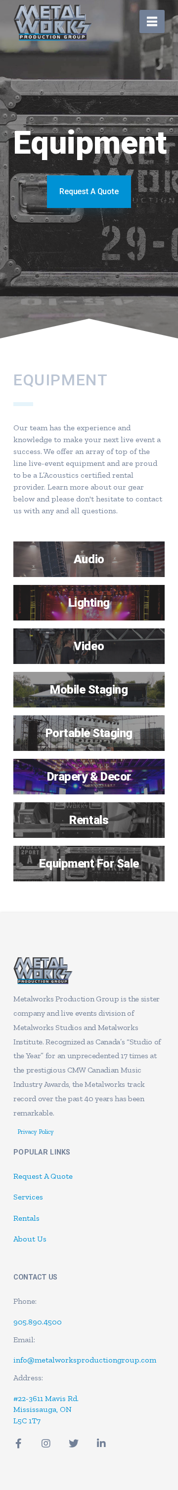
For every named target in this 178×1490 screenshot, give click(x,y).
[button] (152, 21)
